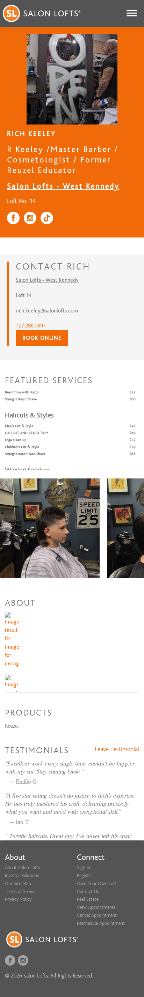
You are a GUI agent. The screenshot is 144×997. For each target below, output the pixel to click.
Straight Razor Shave (21, 399)
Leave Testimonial (117, 749)
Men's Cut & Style (19, 426)
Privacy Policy (18, 899)
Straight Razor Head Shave (25, 454)
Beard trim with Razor (22, 392)
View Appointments (96, 907)
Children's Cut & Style (22, 447)
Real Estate (88, 899)
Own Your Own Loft (96, 883)
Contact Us (88, 891)
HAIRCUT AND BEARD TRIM (27, 433)
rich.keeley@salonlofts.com (47, 311)
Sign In (83, 867)
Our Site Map (18, 883)
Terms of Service (20, 891)
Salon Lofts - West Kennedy (63, 186)
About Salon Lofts (22, 867)
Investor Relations (22, 875)
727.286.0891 (31, 326)
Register (84, 875)
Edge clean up (15, 440)
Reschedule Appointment (101, 923)
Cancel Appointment (97, 915)
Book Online (42, 338)
